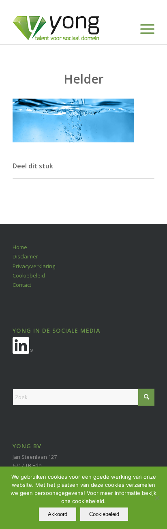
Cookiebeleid (29, 275)
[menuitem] (143, 28)
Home (20, 247)
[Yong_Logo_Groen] (69, 28)
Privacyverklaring (34, 266)
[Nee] (157, 498)
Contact (22, 284)
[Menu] (143, 28)
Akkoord (57, 514)
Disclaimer (25, 256)
